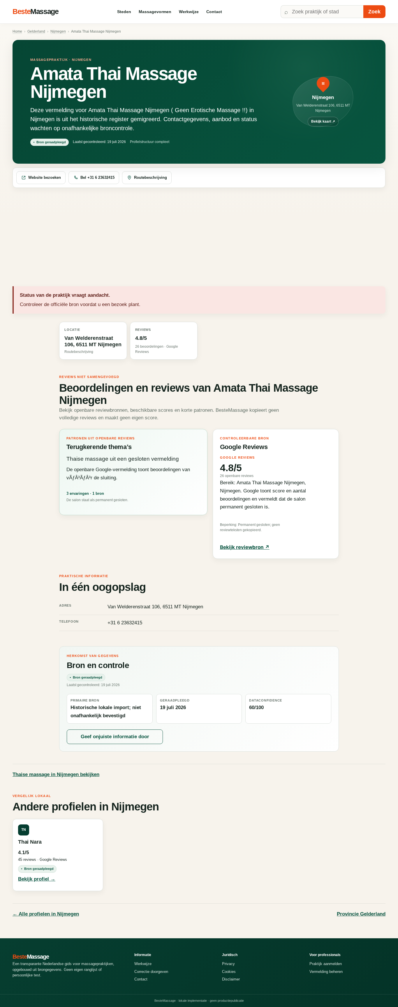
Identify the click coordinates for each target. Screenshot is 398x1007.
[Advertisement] (199, 237)
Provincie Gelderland (361, 914)
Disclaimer (231, 979)
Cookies (229, 971)
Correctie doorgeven (151, 971)
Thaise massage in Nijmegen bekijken (56, 774)
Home (17, 31)
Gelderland (36, 31)
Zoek (374, 12)
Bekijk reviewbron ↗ (245, 547)
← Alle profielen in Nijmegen (46, 914)
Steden (124, 11)
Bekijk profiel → (36, 879)
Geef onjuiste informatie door (115, 736)
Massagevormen (155, 11)
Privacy (228, 964)
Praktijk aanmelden (325, 964)
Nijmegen (58, 31)
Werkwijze (189, 11)
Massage (36, 11)
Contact (214, 11)
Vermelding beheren (326, 971)
